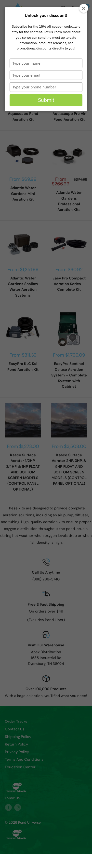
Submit (46, 99)
